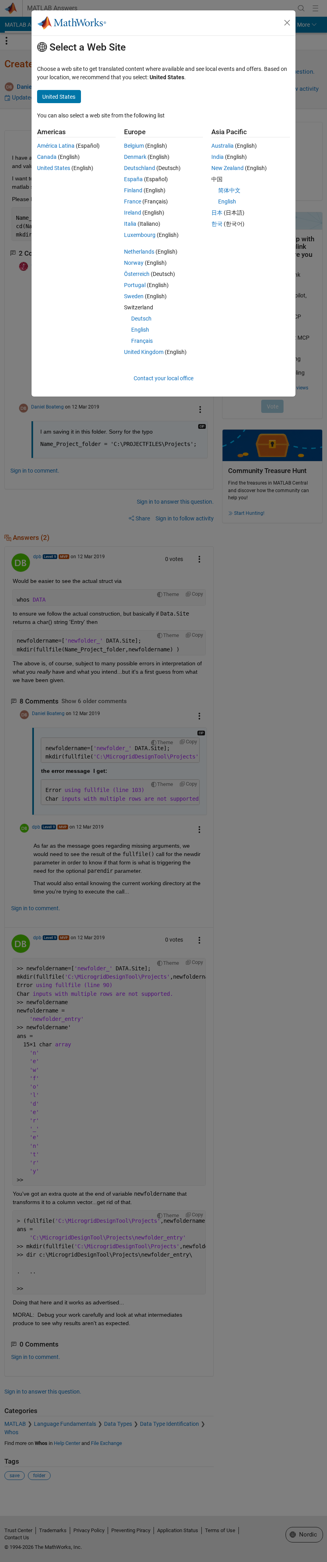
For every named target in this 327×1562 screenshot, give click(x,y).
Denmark (135, 157)
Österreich (137, 274)
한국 (217, 224)
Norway (134, 263)
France (132, 201)
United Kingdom (144, 352)
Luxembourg (140, 235)
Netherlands (139, 251)
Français (142, 341)
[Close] (287, 22)
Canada (47, 157)
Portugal (135, 285)
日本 (217, 212)
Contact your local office (163, 378)
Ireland (132, 212)
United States (53, 168)
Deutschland (139, 168)
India (217, 157)
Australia (222, 146)
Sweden (134, 296)
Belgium (134, 146)
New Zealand (227, 168)
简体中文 (229, 190)
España (133, 179)
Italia (130, 224)
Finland (133, 190)
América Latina (56, 146)
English (140, 329)
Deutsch (141, 318)
